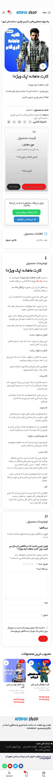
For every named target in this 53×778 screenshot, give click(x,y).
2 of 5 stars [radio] (30, 564)
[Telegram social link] (9, 122)
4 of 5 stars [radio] (26, 564)
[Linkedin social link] (14, 122)
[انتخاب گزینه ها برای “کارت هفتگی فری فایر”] (31, 662)
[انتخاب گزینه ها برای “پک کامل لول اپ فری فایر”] (6, 662)
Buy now (13, 187)
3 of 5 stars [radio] (28, 564)
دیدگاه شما (42, 569)
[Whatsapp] (4, 766)
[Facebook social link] (30, 122)
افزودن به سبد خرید (34, 187)
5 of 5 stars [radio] (24, 564)
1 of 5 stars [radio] (33, 564)
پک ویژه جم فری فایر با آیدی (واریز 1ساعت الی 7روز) (25, 21)
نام (45, 603)
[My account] (4, 12)
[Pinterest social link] (19, 122)
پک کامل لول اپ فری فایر (15, 686)
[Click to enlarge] (43, 66)
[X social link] (25, 122)
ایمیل (44, 615)
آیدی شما (26, 170)
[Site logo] (26, 12)
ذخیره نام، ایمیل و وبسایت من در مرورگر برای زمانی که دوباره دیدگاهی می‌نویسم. (27, 629)
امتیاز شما (42, 564)
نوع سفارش (28, 144)
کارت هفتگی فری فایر (40, 684)
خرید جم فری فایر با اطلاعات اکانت (41, 689)
